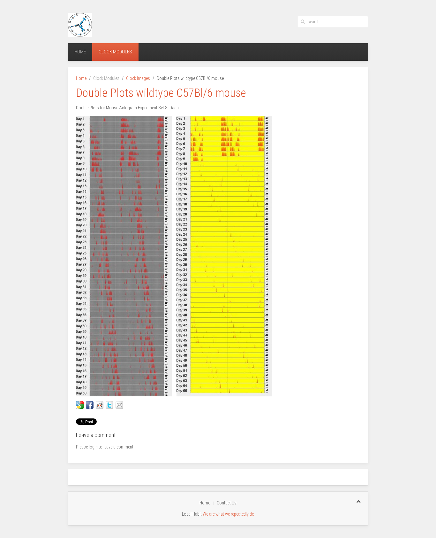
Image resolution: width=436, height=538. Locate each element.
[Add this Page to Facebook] (90, 405)
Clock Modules (115, 52)
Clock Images (138, 78)
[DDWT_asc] (124, 256)
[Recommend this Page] (119, 405)
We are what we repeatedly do (228, 514)
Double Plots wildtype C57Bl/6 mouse (161, 93)
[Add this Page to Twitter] (109, 405)
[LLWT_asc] (224, 256)
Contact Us (227, 502)
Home (80, 52)
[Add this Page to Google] (80, 405)
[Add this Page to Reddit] (99, 405)
